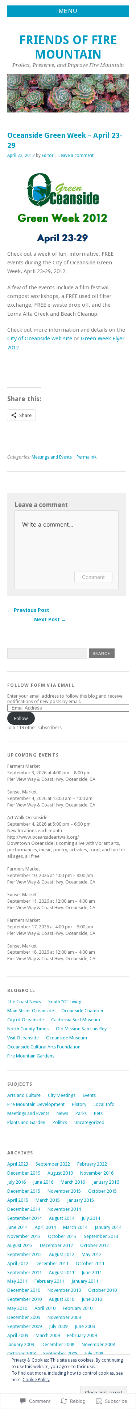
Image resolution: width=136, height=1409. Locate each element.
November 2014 (64, 1209)
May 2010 (17, 1308)
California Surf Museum (75, 1019)
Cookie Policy (36, 1379)
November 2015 (64, 1191)
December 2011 (52, 1263)
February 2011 (49, 1281)
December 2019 (23, 1173)
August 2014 (61, 1218)
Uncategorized (89, 1122)
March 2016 (73, 1182)
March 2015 (48, 1200)
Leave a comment (76, 155)
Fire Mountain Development (36, 1104)
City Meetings (61, 1095)
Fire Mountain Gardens (30, 1056)
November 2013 (24, 1236)
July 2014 (91, 1218)
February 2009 (82, 1335)
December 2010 (23, 1290)
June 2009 (85, 1326)
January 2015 (80, 1200)
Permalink (86, 457)
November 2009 (64, 1317)
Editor (48, 155)
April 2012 (17, 1263)
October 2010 (102, 1290)
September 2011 (24, 1272)
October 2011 (90, 1263)
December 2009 (23, 1317)
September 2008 (60, 1353)
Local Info (104, 1104)
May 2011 (17, 1281)
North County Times (28, 1028)
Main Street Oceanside (30, 1010)
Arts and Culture (24, 1095)
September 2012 (24, 1254)
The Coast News (24, 1001)
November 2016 (97, 1173)
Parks (81, 1113)
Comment (93, 577)
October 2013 (62, 1236)
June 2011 (92, 1272)
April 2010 (44, 1308)
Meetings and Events (52, 457)
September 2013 (101, 1236)
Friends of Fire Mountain (68, 47)
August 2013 (20, 1245)
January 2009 (20, 1344)
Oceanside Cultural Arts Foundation (44, 1047)
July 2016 (16, 1182)
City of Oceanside (25, 1019)
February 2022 (92, 1164)
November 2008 (98, 1344)
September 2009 (24, 1326)
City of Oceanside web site (39, 338)
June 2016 (43, 1182)
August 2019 (60, 1173)
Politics (60, 1122)
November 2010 (64, 1290)
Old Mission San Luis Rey (81, 1028)
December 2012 (56, 1245)
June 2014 (17, 1227)
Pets (98, 1113)
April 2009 (17, 1335)
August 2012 (61, 1254)
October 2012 (94, 1245)
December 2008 (57, 1344)
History (79, 1104)
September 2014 (24, 1218)
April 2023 (17, 1164)
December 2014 (23, 1209)
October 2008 (21, 1353)
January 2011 (84, 1281)
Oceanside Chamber (82, 1010)
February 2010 (77, 1308)
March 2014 (75, 1227)
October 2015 (102, 1191)
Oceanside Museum (66, 1037)
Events (89, 1095)
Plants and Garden (26, 1122)
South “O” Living (64, 1001)
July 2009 (58, 1326)
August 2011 (61, 1272)
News (62, 1113)
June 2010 (92, 1299)
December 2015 (23, 1191)
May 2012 (92, 1254)
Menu (68, 11)
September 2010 (24, 1299)
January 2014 (108, 1227)
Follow (21, 718)
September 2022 (53, 1164)
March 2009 (48, 1335)
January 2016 (105, 1182)
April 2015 (17, 1200)
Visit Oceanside (23, 1037)
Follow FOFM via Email (40, 685)
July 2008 (94, 1353)
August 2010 (61, 1299)
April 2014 (45, 1227)
